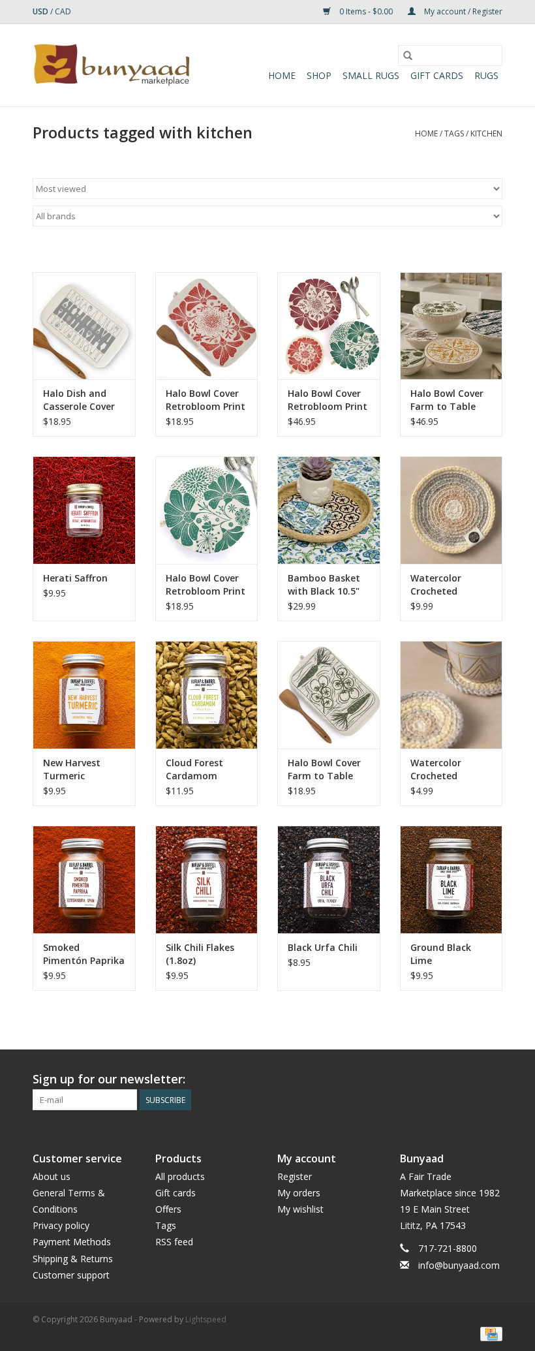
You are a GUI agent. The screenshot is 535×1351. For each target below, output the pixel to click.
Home (282, 75)
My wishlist (300, 1209)
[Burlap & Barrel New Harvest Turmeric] (84, 695)
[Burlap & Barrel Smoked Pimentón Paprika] (84, 879)
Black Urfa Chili (323, 947)
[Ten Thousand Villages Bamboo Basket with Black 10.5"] (328, 510)
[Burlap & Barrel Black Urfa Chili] (328, 879)
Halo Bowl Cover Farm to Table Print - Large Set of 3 (447, 400)
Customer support (71, 1275)
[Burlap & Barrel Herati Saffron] (84, 510)
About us (51, 1176)
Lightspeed (205, 1319)
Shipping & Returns (73, 1258)
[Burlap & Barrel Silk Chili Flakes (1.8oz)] (206, 879)
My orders (298, 1193)
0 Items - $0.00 (366, 11)
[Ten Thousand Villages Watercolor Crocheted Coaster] (451, 695)
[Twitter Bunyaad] (445, 1079)
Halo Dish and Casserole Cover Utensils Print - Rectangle (79, 400)
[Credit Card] (489, 1333)
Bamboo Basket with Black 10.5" (324, 584)
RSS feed (174, 1241)
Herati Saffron (75, 578)
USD (41, 11)
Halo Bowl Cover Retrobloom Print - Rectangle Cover (206, 400)
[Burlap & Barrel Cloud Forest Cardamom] (206, 695)
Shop (319, 75)
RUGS (486, 75)
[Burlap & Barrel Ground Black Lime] (451, 879)
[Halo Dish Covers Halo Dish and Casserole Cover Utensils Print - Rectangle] (84, 326)
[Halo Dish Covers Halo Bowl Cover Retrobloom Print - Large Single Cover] (206, 510)
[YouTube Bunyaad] (468, 1079)
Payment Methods (72, 1241)
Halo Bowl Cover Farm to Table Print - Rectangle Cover (326, 769)
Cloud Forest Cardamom (194, 769)
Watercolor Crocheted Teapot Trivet (442, 585)
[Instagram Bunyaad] (492, 1079)
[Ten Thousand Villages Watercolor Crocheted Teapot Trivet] (451, 510)
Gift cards (436, 75)
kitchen (486, 133)
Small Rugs (371, 75)
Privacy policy (61, 1225)
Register (294, 1176)
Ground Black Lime (440, 954)
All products (180, 1176)
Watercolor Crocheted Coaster (435, 769)
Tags (454, 133)
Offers (168, 1209)
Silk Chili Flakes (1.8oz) (200, 954)
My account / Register (462, 11)
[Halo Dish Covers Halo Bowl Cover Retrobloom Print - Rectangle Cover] (206, 326)
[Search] (408, 55)
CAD (63, 11)
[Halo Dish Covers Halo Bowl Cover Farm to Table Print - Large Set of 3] (451, 326)
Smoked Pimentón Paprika (84, 954)
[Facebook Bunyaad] (421, 1079)
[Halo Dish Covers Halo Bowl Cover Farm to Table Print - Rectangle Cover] (328, 695)
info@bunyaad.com (459, 1265)
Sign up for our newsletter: (109, 1079)
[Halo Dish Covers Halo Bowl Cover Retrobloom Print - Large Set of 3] (328, 326)
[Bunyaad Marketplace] (112, 65)
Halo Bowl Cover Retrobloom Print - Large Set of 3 (327, 400)
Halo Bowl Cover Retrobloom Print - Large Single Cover (205, 585)
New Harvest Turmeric (71, 769)
